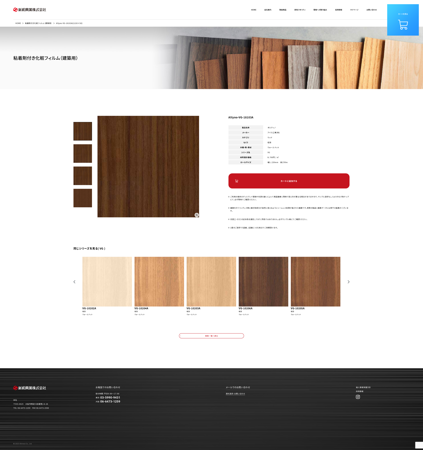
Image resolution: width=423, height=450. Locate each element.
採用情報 (359, 391)
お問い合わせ (371, 9)
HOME (253, 9)
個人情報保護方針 (363, 387)
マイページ (354, 9)
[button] (74, 281)
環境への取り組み (320, 9)
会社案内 (267, 9)
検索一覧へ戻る (211, 335)
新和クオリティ (299, 9)
